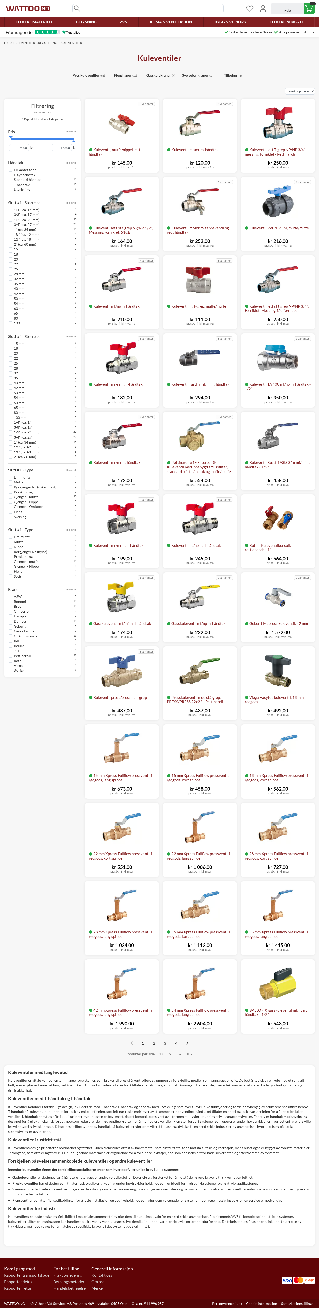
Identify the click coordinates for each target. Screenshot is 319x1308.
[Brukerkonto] (263, 8)
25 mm (19, 269)
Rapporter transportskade (26, 1275)
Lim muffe (22, 477)
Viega (18, 665)
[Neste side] (187, 1043)
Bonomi (20, 601)
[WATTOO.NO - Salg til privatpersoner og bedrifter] (28, 8)
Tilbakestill (70, 131)
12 (161, 1054)
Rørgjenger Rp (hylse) (30, 552)
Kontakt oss (101, 1275)
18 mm (19, 254)
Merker (97, 1288)
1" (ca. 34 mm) (25, 229)
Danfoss (20, 621)
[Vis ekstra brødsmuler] (87, 43)
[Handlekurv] (293, 8)
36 (170, 1054)
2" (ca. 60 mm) (25, 244)
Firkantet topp (25, 170)
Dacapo (20, 616)
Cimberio (21, 611)
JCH (17, 650)
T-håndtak (22, 185)
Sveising (20, 516)
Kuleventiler (71, 43)
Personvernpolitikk (227, 1303)
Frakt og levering (67, 1275)
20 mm (19, 259)
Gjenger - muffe (26, 497)
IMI (16, 641)
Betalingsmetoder (68, 1281)
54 (179, 1054)
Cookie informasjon (261, 1303)
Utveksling (22, 189)
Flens (18, 512)
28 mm (19, 274)
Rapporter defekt (19, 1281)
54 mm (19, 303)
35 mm (19, 283)
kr (31, 147)
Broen (18, 606)
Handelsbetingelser (70, 1288)
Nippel (19, 546)
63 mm (19, 308)
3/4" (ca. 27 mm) (26, 224)
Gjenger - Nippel (27, 502)
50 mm (19, 298)
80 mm (19, 318)
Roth (17, 661)
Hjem (8, 43)
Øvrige (19, 670)
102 (189, 1054)
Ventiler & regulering (39, 43)
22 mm (19, 264)
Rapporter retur (18, 1288)
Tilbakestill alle (42, 112)
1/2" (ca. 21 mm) (26, 219)
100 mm (20, 323)
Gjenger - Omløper (28, 506)
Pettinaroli (22, 655)
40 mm (19, 288)
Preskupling (23, 492)
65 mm (19, 313)
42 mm (19, 294)
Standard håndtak (27, 179)
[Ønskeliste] (249, 8)
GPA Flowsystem (27, 636)
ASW (18, 596)
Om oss (97, 1281)
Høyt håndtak (24, 174)
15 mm (19, 249)
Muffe (18, 482)
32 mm (19, 279)
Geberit (20, 626)
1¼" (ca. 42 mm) (26, 234)
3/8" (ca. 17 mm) (26, 214)
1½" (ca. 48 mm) (26, 239)
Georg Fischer (25, 631)
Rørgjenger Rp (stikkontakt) (35, 487)
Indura (19, 646)
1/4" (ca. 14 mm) (26, 210)
